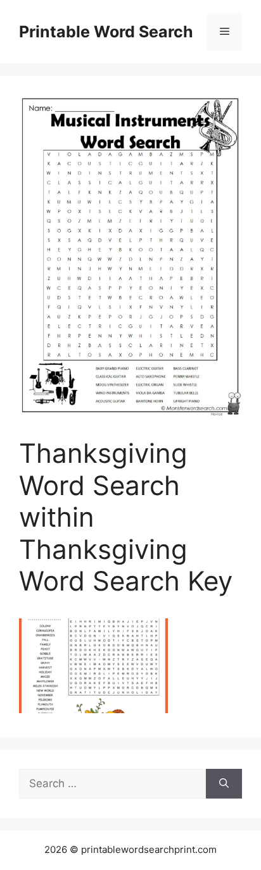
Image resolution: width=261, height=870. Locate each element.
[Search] (224, 784)
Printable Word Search (106, 31)
